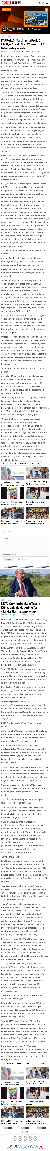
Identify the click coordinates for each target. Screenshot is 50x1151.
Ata (4, 463)
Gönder (8, 559)
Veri (39, 463)
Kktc (34, 1063)
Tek (33, 463)
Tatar (42, 1063)
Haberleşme (24, 463)
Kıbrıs (27, 1063)
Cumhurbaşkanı (8, 1063)
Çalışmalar (12, 463)
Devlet (19, 1063)
